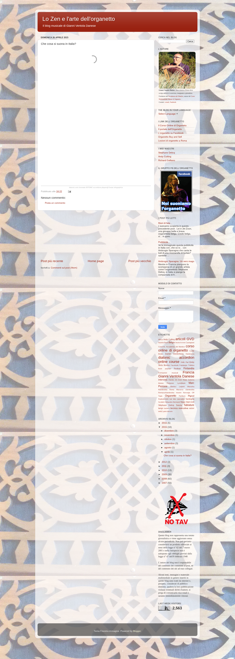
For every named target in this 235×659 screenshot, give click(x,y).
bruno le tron (180, 342)
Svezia (179, 405)
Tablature (189, 404)
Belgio (172, 342)
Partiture (182, 396)
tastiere (167, 408)
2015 (165, 427)
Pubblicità (163, 242)
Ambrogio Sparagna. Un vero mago (176, 261)
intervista (162, 380)
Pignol (191, 396)
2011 (164, 466)
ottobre (168, 439)
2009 (165, 474)
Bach (166, 342)
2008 (165, 479)
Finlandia (189, 368)
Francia (188, 372)
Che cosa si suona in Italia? (178, 455)
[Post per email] (69, 191)
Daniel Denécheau (174, 354)
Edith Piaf (184, 362)
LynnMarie (181, 383)
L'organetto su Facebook (171, 133)
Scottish (161, 402)
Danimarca (190, 354)
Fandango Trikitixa (186, 365)
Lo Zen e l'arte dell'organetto (78, 19)
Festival (177, 368)
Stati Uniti (190, 402)
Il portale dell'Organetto (170, 129)
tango (160, 408)
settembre (169, 443)
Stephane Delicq (166, 153)
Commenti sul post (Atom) (64, 268)
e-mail (167, 102)
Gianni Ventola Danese (176, 376)
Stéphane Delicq (166, 405)
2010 (165, 470)
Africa (160, 339)
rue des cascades (177, 399)
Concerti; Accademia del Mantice (171, 347)
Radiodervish (163, 399)
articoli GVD (184, 339)
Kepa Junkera (188, 380)
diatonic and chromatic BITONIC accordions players (88, 187)
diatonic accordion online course (176, 359)
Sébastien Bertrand (172, 402)
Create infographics (115, 187)
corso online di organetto (176, 348)
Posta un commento (55, 203)
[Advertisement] (96, 235)
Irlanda (171, 380)
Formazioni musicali (168, 373)
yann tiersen (167, 411)
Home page (96, 261)
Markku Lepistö (177, 386)
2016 (165, 423)
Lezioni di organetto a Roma (172, 141)
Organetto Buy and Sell (170, 137)
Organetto (170, 395)
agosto (168, 447)
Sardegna (190, 399)
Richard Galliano (166, 160)
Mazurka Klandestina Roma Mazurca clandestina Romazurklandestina (176, 390)
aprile (167, 452)
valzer (191, 408)
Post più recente (52, 261)
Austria (161, 342)
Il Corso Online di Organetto (172, 125)
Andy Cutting (164, 156)
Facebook (173, 102)
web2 (160, 411)
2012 (165, 462)
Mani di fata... (165, 223)
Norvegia (186, 393)
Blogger (137, 631)
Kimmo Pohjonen (166, 383)
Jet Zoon (178, 380)
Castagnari (190, 342)
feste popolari (164, 369)
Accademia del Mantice (175, 96)
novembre (169, 435)
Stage (182, 402)
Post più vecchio (139, 261)
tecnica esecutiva (179, 408)
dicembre (169, 431)
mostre (178, 393)
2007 (165, 483)
